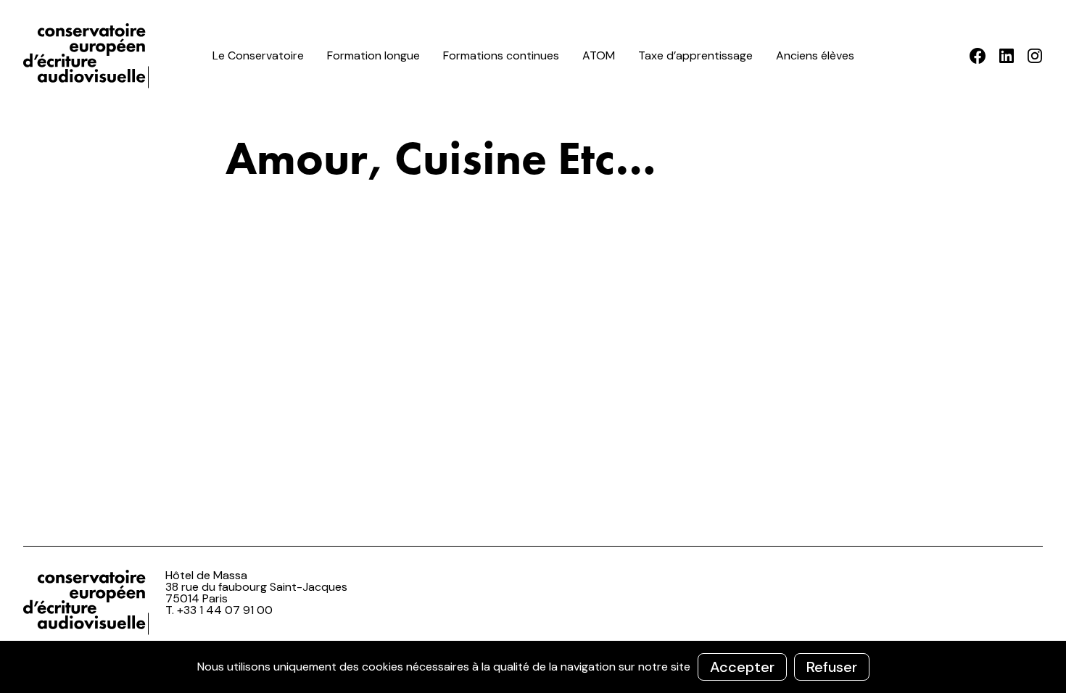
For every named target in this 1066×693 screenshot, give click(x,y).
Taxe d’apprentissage (695, 55)
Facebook (978, 56)
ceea (88, 55)
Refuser (831, 666)
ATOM (598, 55)
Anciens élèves (815, 55)
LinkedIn (1006, 56)
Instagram (1034, 56)
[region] (533, 667)
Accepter (742, 666)
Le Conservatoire (258, 55)
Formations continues (501, 55)
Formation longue (373, 55)
